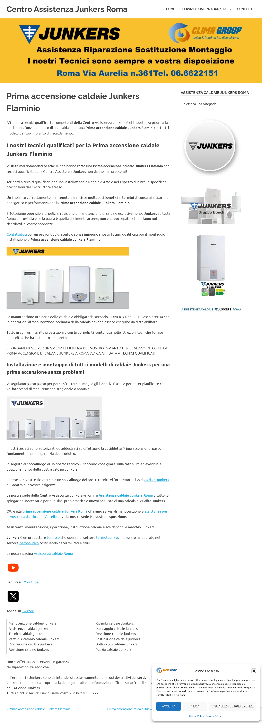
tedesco (53, 537)
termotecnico (107, 537)
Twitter (28, 611)
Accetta (168, 706)
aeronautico (29, 543)
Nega (195, 706)
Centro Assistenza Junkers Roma (67, 9)
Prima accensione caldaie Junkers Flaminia (39, 709)
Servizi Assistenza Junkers (204, 9)
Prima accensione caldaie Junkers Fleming (137, 709)
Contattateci (17, 234)
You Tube (31, 582)
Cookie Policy (196, 715)
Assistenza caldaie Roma (53, 553)
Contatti (244, 9)
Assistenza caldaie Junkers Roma (126, 495)
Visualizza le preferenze (232, 706)
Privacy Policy (213, 715)
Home (170, 9)
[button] (254, 671)
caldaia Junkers (156, 479)
